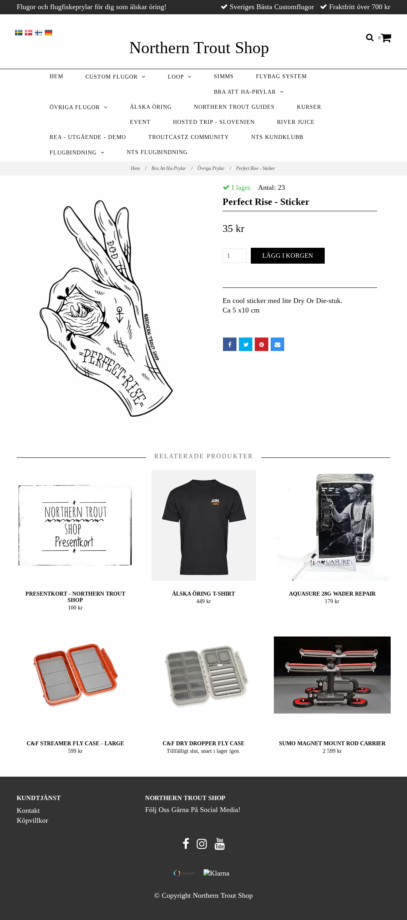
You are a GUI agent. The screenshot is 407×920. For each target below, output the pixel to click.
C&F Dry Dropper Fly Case (203, 743)
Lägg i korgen (287, 255)
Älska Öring (151, 107)
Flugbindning (75, 153)
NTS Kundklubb (277, 137)
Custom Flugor (113, 77)
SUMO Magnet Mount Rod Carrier (332, 743)
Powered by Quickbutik (204, 905)
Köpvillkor (32, 820)
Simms (224, 76)
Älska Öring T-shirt (203, 594)
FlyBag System (281, 76)
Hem (56, 76)
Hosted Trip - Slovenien (214, 122)
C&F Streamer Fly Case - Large (75, 743)
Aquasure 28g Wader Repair (332, 594)
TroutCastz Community (188, 137)
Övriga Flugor (77, 107)
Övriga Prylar (214, 168)
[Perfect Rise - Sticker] (107, 311)
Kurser (309, 107)
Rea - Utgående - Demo (88, 137)
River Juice (296, 122)
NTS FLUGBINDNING (157, 152)
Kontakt (28, 810)
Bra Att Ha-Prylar (247, 92)
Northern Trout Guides (234, 107)
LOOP (178, 77)
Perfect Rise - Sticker (256, 168)
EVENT (140, 122)
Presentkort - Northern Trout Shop (75, 597)
